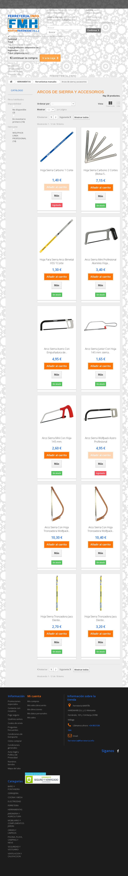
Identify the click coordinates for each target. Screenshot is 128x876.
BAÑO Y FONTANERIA (14, 788)
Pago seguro (13, 715)
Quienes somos (15, 71)
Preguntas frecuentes (13, 728)
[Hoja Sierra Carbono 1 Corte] (57, 147)
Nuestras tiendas (12, 763)
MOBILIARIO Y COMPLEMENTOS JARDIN (16, 823)
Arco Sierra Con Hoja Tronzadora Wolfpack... (57, 529)
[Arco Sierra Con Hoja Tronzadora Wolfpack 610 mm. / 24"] (101, 504)
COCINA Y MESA (15, 797)
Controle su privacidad (35, 773)
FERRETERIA (13, 805)
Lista (118, 106)
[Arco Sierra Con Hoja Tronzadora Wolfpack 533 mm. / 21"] (57, 504)
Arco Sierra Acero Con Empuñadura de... (56, 350)
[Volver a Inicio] (11, 82)
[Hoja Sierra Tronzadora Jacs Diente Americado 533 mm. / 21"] (57, 593)
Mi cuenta (34, 696)
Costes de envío (15, 723)
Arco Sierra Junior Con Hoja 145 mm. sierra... (100, 350)
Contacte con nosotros (18, 4)
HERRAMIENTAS (15, 809)
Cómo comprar (15, 741)
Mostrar (41, 109)
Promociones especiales (14, 702)
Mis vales (31, 717)
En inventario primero (19, 120)
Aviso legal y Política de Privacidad (13, 754)
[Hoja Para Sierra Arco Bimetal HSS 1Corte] (57, 236)
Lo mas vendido (15, 68)
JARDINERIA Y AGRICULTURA (14, 815)
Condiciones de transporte (15, 735)
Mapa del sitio (14, 74)
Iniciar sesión (14, 1)
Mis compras (33, 701)
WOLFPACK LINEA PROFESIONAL (19, 137)
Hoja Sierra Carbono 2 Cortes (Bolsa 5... (101, 172)
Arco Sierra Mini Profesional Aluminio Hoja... (100, 261)
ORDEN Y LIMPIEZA (12, 831)
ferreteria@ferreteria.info (81, 740)
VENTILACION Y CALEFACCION (15, 855)
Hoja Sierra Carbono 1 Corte (56, 170)
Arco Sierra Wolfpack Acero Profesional (100, 439)
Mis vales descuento (36, 705)
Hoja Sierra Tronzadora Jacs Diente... (57, 618)
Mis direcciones (34, 709)
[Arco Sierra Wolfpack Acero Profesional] (101, 415)
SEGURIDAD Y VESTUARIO (14, 848)
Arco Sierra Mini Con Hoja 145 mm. (56, 439)
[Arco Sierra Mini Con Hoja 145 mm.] (57, 415)
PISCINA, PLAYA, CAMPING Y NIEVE (15, 840)
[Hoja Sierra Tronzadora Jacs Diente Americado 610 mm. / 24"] (101, 593)
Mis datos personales (37, 713)
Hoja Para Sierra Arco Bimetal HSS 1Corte (57, 261)
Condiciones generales (14, 746)
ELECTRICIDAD (14, 801)
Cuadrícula (110, 106)
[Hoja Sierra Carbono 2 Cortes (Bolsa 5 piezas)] (101, 147)
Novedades (13, 65)
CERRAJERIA (13, 793)
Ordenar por (43, 103)
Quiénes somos (15, 719)
